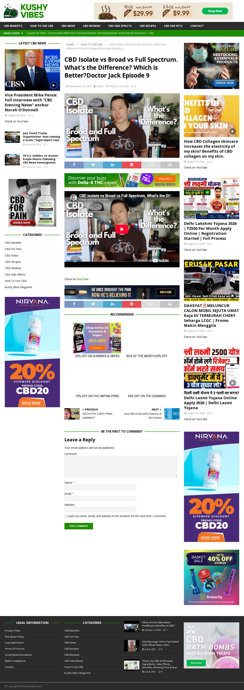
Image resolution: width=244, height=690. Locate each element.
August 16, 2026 (196, 161)
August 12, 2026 (196, 413)
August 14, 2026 (196, 331)
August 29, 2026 (17, 115)
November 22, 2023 (80, 86)
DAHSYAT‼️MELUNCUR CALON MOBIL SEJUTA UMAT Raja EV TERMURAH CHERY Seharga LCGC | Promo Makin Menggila (211, 315)
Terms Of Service (15, 648)
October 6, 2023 (153, 629)
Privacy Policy (12, 630)
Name (68, 482)
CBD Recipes (148, 26)
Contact (197, 26)
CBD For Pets (173, 26)
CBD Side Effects (120, 26)
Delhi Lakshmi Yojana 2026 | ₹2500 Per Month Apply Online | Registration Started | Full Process (210, 231)
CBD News (68, 26)
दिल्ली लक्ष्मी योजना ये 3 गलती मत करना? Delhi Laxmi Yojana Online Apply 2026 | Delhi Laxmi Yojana (211, 400)
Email (68, 493)
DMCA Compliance (15, 661)
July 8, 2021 (150, 649)
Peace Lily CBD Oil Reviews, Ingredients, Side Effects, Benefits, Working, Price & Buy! (159, 664)
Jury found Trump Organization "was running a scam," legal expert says (41, 136)
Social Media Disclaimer (18, 654)
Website (69, 504)
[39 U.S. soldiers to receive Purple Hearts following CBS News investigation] (12, 159)
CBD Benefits (13, 26)
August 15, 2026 (196, 243)
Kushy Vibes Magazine (18, 287)
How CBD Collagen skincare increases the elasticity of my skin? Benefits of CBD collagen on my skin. (211, 149)
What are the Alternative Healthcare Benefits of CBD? (158, 624)
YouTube (82, 279)
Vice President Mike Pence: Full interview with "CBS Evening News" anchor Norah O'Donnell (31, 102)
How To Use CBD (41, 26)
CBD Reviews (91, 26)
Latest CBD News (32, 43)
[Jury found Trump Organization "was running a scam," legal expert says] (12, 137)
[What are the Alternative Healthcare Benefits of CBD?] (131, 626)
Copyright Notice (14, 642)
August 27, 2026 (33, 166)
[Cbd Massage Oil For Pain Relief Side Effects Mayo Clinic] (131, 646)
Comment (70, 454)
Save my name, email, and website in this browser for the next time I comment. (117, 516)
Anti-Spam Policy (14, 636)
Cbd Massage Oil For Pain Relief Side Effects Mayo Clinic (160, 643)
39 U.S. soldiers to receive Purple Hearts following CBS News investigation (40, 159)
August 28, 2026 (33, 144)
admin (100, 86)
